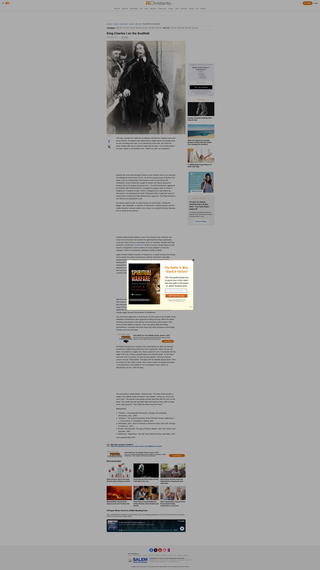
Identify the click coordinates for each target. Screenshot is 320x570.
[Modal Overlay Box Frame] (160, 285)
